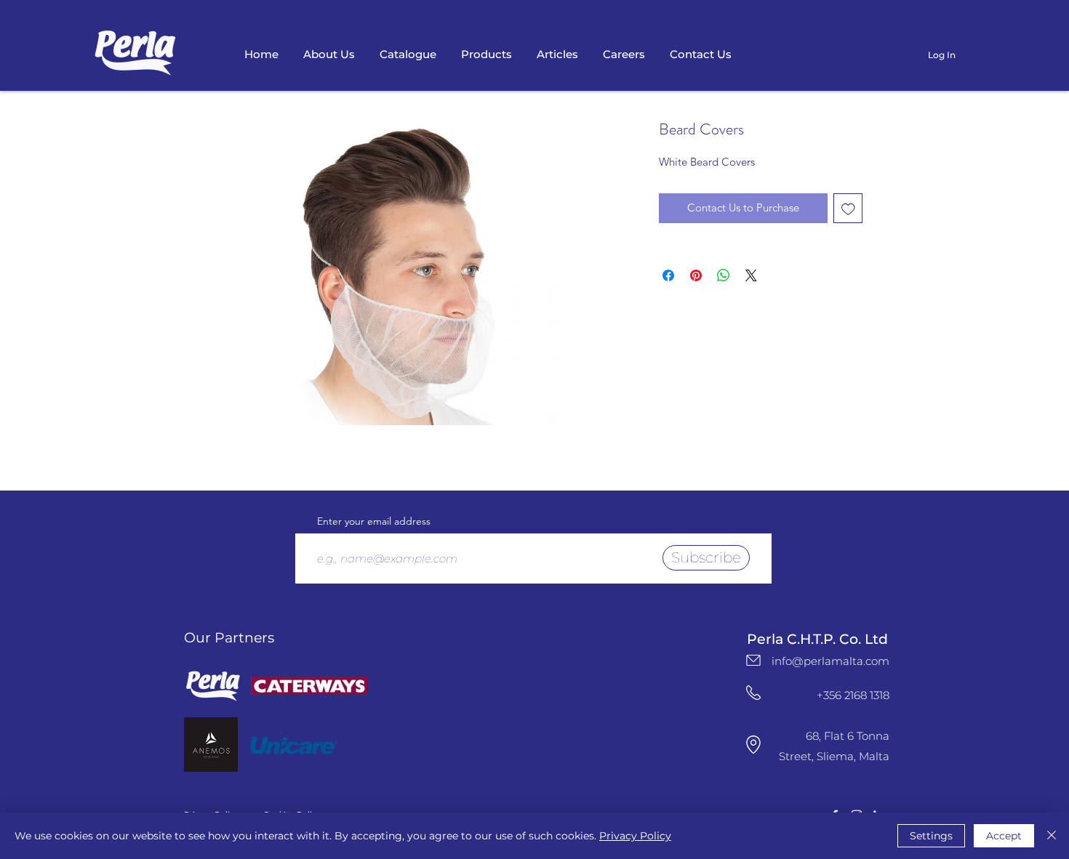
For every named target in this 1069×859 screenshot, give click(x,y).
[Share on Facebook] (668, 275)
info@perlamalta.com (830, 661)
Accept (1004, 835)
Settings (931, 835)
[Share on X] (751, 275)
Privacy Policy (635, 835)
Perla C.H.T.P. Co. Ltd (817, 639)
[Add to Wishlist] (848, 208)
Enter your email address (374, 521)
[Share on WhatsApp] (723, 275)
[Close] (1051, 835)
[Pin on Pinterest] (696, 275)
